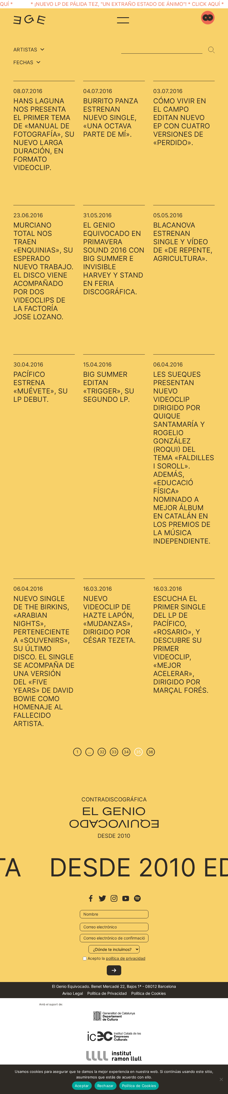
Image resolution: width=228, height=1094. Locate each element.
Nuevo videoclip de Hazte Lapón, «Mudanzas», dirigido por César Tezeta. (109, 619)
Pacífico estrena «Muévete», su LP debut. (40, 386)
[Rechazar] (221, 1079)
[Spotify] (137, 901)
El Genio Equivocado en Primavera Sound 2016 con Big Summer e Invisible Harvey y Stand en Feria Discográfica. (113, 258)
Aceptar (82, 1085)
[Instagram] (114, 901)
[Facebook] (90, 901)
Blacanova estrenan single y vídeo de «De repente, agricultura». (182, 242)
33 (114, 751)
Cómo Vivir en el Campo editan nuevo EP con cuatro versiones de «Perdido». (181, 122)
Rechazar (105, 1085)
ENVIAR (114, 970)
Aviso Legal (72, 993)
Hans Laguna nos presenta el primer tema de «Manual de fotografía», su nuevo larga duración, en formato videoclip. (44, 134)
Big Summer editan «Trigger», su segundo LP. (108, 386)
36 (150, 751)
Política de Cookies (148, 993)
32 (102, 751)
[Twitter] (102, 901)
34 (126, 751)
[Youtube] (126, 901)
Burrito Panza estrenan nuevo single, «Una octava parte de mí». (110, 117)
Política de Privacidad (107, 993)
